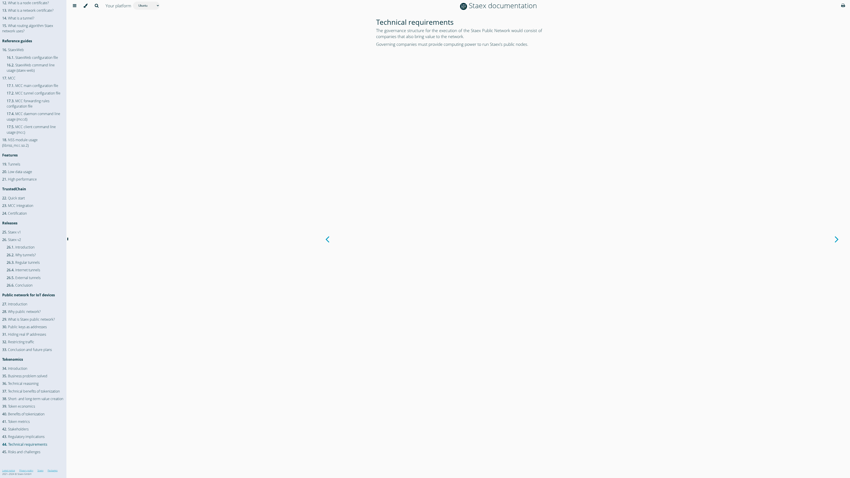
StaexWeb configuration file (32, 57)
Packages (53, 470)
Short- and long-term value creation (32, 398)
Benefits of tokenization (23, 414)
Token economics (18, 406)
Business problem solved (24, 376)
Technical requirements (24, 444)
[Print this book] (843, 5)
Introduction (21, 247)
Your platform (118, 5)
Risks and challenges (21, 451)
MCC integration (17, 205)
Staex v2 (11, 239)
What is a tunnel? (18, 18)
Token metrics (16, 421)
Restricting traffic (18, 341)
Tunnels (11, 164)
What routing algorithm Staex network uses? (27, 28)
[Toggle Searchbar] (96, 5)
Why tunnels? (21, 254)
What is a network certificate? (28, 10)
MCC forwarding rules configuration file (28, 103)
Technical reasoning (20, 383)
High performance (19, 179)
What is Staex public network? (28, 319)
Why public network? (21, 311)
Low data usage (17, 171)
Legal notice (8, 470)
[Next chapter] (837, 239)
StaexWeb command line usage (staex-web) (31, 68)
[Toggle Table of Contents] (74, 5)
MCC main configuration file (32, 85)
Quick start (13, 198)
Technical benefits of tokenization (31, 391)
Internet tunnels (23, 270)
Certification (14, 213)
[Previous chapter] (327, 239)
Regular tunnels (23, 262)
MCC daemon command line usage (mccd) (33, 116)
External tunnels (24, 277)
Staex (40, 470)
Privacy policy (26, 470)
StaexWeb (13, 49)
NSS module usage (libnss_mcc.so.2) (20, 142)
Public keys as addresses (24, 326)
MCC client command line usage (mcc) (31, 129)
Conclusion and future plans (27, 349)
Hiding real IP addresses (24, 334)
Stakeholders (15, 429)
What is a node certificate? (25, 2)
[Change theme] (85, 5)
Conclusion (20, 285)
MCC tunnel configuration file (33, 93)
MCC (8, 78)
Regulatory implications (23, 436)
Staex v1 (11, 232)
